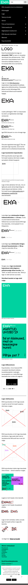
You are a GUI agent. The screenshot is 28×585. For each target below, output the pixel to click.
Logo (3, 14)
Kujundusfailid (6, 41)
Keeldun (14, 579)
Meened (4, 37)
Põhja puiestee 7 (7, 563)
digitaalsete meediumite (9, 193)
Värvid (4, 21)
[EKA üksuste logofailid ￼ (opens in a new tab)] (13, 80)
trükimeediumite (17, 191)
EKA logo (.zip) (5, 78)
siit (18, 144)
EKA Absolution (14, 83)
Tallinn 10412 (6, 565)
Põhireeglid (5, 10)
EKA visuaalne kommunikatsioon (12, 7)
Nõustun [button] (8, 579)
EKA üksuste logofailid (7, 80)
